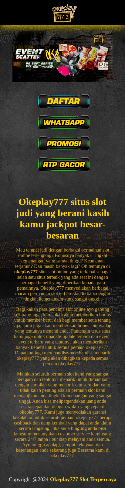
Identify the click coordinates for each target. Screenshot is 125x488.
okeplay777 (26, 271)
